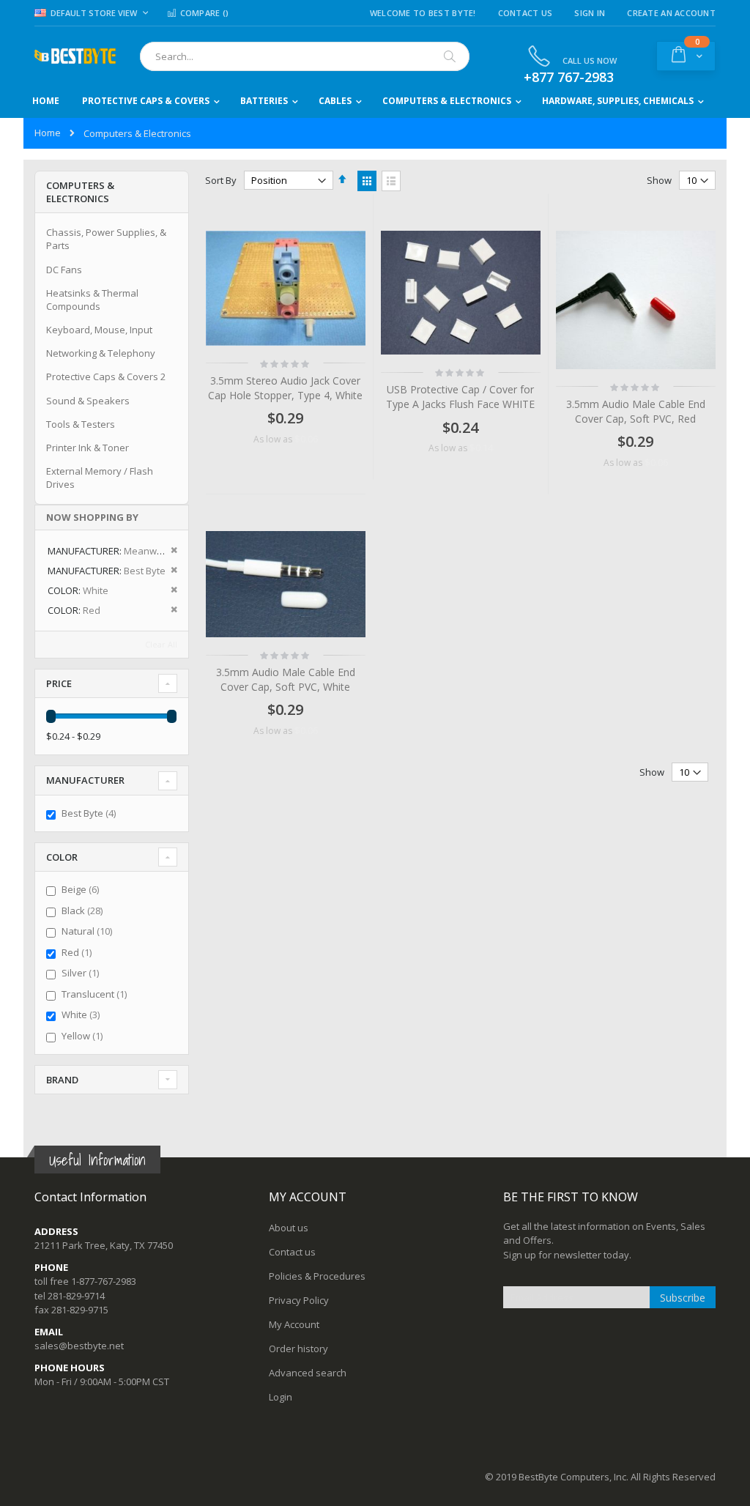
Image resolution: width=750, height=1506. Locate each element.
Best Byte (90, 813)
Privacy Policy (299, 1300)
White (82, 1014)
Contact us (292, 1251)
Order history (298, 1348)
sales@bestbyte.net (79, 1345)
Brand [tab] (62, 1079)
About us (288, 1227)
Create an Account (671, 12)
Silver (82, 972)
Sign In (589, 12)
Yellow (84, 1035)
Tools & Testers (80, 424)
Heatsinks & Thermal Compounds (92, 299)
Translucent (96, 994)
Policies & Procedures (317, 1276)
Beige (82, 889)
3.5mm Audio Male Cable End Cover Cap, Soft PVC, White (285, 679)
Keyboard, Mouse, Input (99, 329)
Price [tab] (59, 683)
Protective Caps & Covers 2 (106, 376)
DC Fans (64, 269)
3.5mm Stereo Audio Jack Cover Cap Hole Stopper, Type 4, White (285, 388)
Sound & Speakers (88, 400)
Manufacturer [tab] (85, 780)
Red (78, 952)
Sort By (221, 180)
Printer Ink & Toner (87, 447)
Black (84, 910)
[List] (391, 181)
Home (47, 132)
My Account (294, 1324)
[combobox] (304, 56)
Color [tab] (62, 857)
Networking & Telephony (100, 353)
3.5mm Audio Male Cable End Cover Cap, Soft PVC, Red (635, 411)
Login (280, 1396)
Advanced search (307, 1372)
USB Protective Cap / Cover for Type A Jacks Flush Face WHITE (460, 396)
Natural (89, 931)
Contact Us (525, 12)
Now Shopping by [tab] (92, 517)
